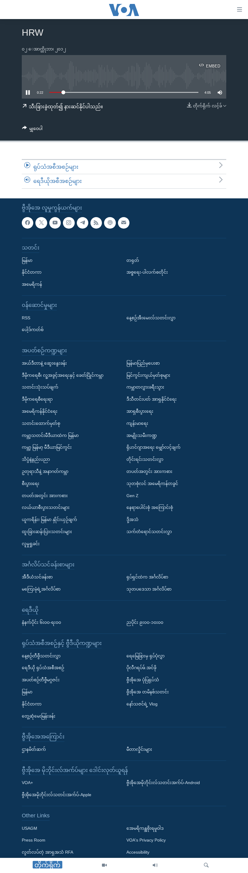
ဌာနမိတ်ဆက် (34, 749)
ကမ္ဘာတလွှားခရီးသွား (145, 387)
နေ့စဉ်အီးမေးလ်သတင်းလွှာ (150, 317)
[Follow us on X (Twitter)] (41, 222)
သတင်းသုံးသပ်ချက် (40, 387)
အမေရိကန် (32, 284)
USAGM (29, 828)
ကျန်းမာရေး (137, 423)
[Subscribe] (123, 222)
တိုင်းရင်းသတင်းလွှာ (144, 459)
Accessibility (137, 852)
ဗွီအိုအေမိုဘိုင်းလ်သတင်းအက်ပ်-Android (163, 782)
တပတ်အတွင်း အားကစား (45, 495)
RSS (26, 317)
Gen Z (132, 495)
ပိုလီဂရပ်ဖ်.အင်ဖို (141, 667)
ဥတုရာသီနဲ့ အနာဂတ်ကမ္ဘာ (45, 471)
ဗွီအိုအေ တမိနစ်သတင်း (147, 691)
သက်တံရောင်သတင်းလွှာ (149, 531)
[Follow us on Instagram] (68, 222)
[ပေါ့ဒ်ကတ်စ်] (110, 222)
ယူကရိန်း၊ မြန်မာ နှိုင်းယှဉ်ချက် (49, 519)
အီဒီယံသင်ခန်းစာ (37, 577)
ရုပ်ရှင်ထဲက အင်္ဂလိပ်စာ (147, 577)
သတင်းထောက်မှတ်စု (41, 423)
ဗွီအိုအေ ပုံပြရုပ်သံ (142, 679)
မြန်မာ (27, 260)
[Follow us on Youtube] (55, 222)
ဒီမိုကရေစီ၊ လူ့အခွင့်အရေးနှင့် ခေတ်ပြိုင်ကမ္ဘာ (62, 375)
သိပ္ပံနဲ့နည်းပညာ (36, 459)
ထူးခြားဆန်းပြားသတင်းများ (47, 531)
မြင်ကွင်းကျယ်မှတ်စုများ (148, 375)
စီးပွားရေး (30, 483)
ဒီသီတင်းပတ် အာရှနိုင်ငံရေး (151, 399)
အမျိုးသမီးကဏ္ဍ (141, 435)
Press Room (33, 840)
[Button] (32, 130)
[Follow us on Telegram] (82, 222)
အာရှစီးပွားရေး (139, 411)
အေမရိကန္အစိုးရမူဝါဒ (145, 828)
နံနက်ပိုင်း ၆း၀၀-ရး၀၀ (41, 622)
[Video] (104, 865)
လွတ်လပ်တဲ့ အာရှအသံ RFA (47, 852)
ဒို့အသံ (132, 519)
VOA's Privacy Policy (146, 840)
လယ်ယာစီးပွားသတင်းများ (46, 507)
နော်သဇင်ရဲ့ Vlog (142, 704)
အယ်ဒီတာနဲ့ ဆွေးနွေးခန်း (44, 362)
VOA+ (27, 782)
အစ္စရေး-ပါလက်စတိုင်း (147, 272)
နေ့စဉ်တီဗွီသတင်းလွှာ (41, 655)
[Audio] (155, 865)
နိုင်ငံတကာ (31, 272)
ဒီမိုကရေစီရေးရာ (37, 399)
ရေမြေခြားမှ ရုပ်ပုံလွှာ (145, 655)
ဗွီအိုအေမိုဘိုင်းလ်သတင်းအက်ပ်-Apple (56, 794)
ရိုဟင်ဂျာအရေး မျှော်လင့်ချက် (153, 447)
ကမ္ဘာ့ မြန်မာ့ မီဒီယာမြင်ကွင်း (47, 447)
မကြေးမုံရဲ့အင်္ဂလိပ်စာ (41, 589)
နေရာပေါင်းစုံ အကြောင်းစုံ (149, 507)
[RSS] (96, 222)
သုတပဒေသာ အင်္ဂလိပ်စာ (148, 589)
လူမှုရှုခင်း (31, 543)
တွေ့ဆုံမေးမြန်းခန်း (38, 715)
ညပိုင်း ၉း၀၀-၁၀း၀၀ (144, 622)
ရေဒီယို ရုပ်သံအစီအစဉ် (43, 667)
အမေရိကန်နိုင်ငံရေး (39, 411)
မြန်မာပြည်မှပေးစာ (143, 362)
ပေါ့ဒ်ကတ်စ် (33, 329)
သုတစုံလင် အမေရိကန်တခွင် (152, 483)
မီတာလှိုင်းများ (139, 749)
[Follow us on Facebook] (27, 222)
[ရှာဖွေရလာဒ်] (206, 865)
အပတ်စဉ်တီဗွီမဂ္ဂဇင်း (41, 679)
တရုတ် (132, 260)
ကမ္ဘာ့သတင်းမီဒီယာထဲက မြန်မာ (50, 435)
